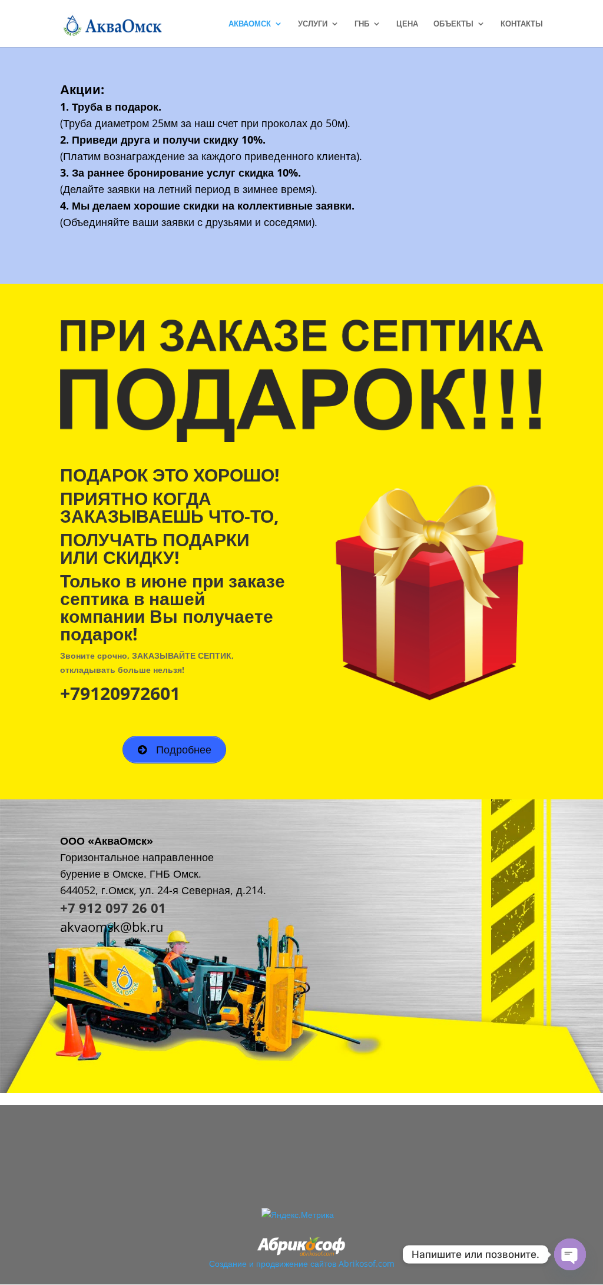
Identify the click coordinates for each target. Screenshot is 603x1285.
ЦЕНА (407, 24)
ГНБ (361, 24)
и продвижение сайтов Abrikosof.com (322, 1263)
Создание (228, 1263)
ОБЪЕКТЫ (453, 24)
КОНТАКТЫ (522, 24)
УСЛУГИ (312, 24)
